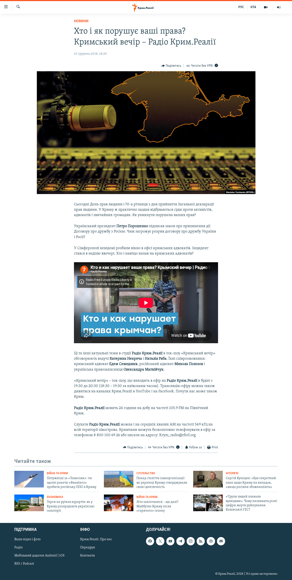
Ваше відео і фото (27, 539)
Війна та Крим (57, 473)
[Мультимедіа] (265, 7)
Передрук (87, 547)
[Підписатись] (221, 541)
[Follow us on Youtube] (170, 541)
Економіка (55, 497)
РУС (241, 7)
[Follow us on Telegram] (180, 541)
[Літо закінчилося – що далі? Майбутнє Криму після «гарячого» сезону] (118, 503)
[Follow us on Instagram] (191, 541)
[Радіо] (278, 7)
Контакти (87, 555)
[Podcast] (211, 541)
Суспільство (145, 473)
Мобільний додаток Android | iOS (39, 555)
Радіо (18, 547)
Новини (81, 21)
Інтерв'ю (232, 473)
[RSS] (201, 541)
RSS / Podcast (24, 563)
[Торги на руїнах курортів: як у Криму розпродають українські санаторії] (29, 503)
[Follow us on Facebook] (150, 541)
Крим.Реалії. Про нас (96, 539)
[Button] (171, 66)
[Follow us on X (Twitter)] (160, 541)
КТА (253, 7)
